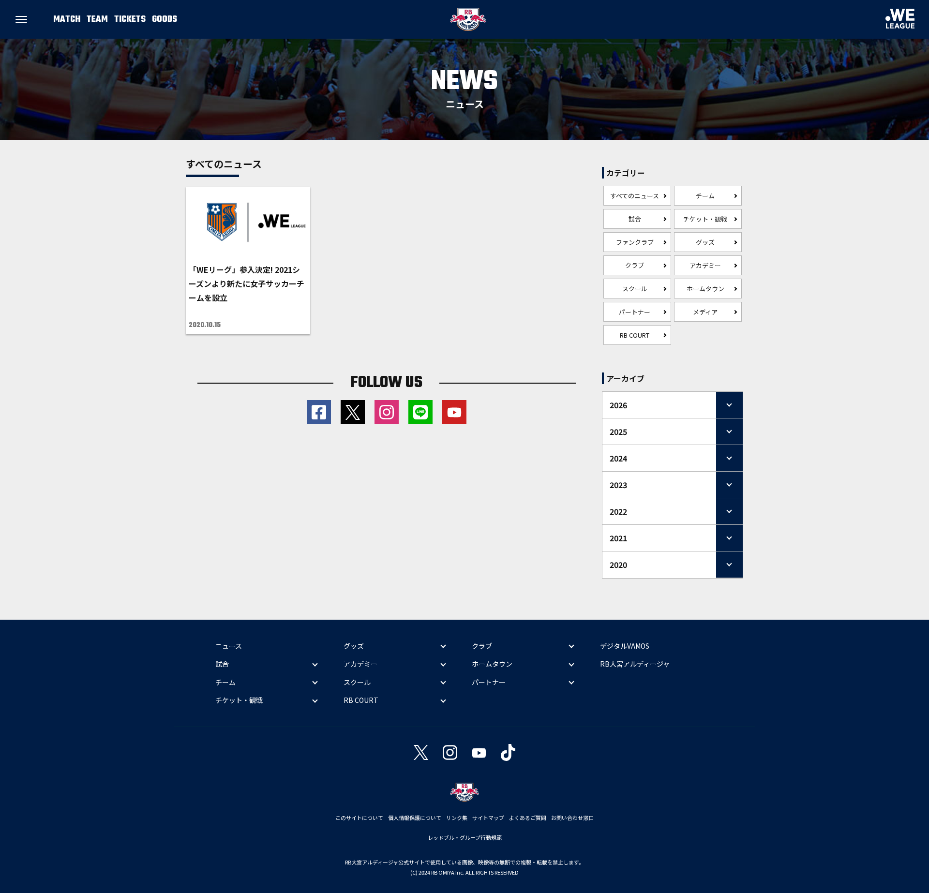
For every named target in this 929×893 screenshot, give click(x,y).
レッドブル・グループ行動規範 (465, 837)
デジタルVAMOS (624, 646)
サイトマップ (488, 817)
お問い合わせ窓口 (572, 817)
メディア (705, 311)
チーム (705, 195)
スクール (634, 288)
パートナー (634, 311)
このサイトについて (359, 817)
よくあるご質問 (527, 817)
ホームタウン (705, 288)
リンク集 (456, 817)
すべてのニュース (634, 195)
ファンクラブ (635, 242)
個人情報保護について (414, 817)
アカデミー (705, 265)
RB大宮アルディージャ (635, 664)
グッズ (705, 242)
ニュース (228, 646)
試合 (635, 218)
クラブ (634, 265)
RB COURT (634, 335)
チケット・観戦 (705, 218)
